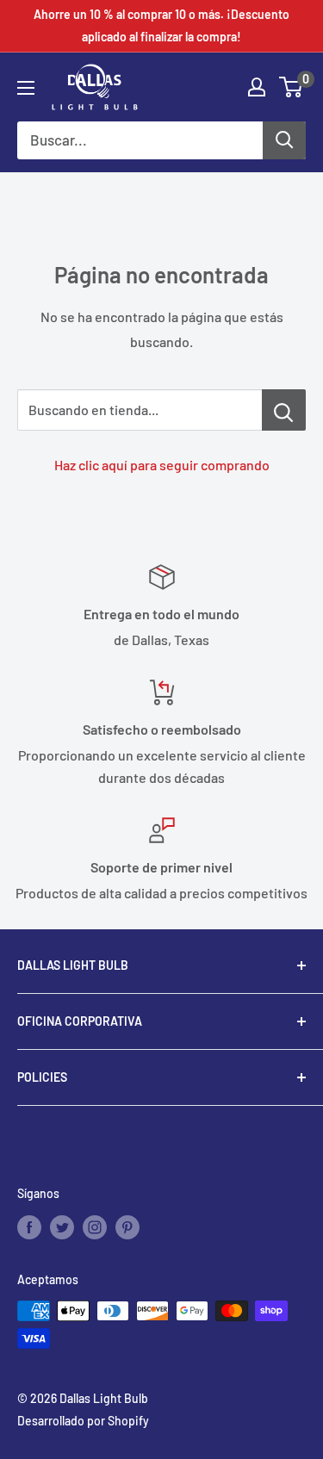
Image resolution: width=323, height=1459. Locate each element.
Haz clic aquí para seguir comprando (162, 464)
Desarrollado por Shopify (83, 1420)
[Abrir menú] (25, 88)
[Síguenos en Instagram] (95, 1226)
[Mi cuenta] (256, 87)
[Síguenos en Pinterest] (127, 1226)
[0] (291, 87)
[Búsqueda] (284, 140)
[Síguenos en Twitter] (62, 1226)
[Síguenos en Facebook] (29, 1226)
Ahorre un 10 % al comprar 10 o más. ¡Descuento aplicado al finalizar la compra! (161, 25)
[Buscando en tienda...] (284, 410)
